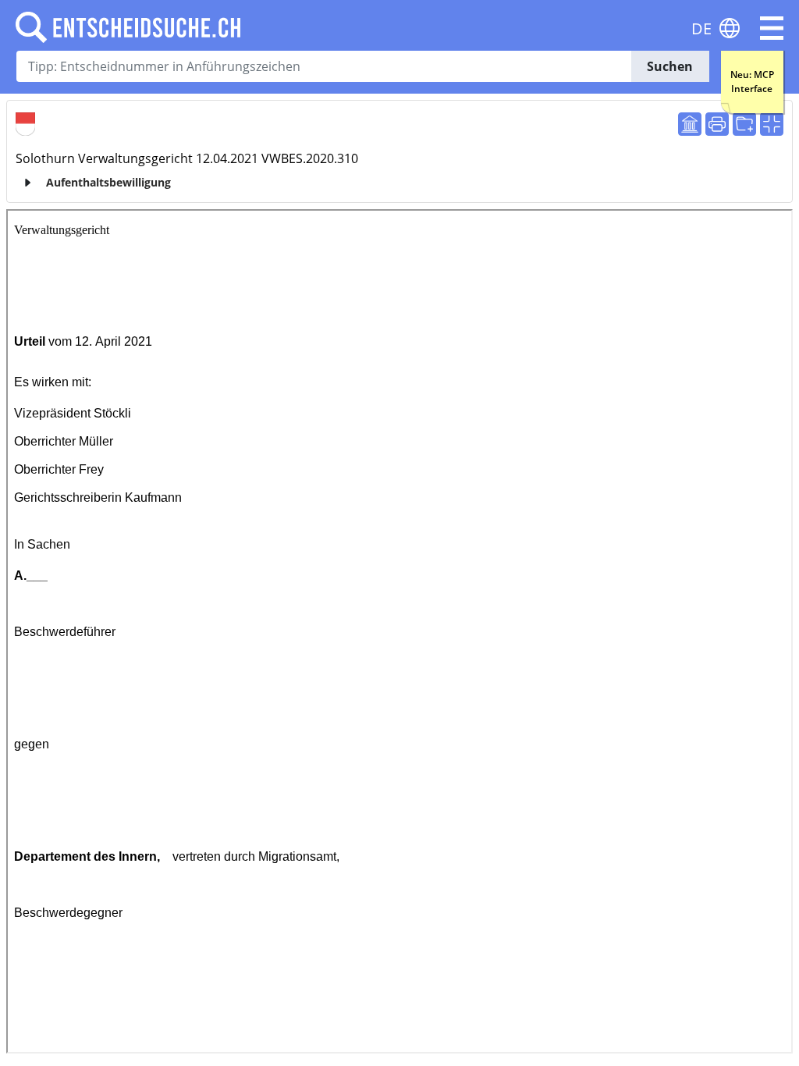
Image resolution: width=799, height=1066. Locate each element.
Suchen (670, 66)
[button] (771, 28)
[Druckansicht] (717, 124)
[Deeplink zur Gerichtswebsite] (689, 124)
